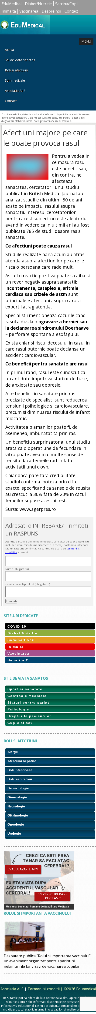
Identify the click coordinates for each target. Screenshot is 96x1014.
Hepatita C (18, 660)
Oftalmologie (17, 815)
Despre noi (51, 11)
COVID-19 (16, 626)
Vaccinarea (28, 11)
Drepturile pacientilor (29, 716)
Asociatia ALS (15, 90)
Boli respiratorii (19, 779)
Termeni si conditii (43, 988)
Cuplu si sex (20, 723)
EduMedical (11, 3)
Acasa (9, 49)
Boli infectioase (19, 770)
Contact (71, 11)
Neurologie (16, 806)
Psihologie (18, 709)
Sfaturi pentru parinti (29, 702)
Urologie (14, 833)
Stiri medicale (15, 80)
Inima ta (9, 11)
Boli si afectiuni (16, 70)
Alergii (12, 752)
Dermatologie (18, 788)
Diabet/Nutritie (38, 3)
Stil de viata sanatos (20, 60)
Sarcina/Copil (66, 3)
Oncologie (15, 824)
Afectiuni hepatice (22, 761)
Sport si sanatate (24, 689)
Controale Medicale (27, 696)
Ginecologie (17, 797)
